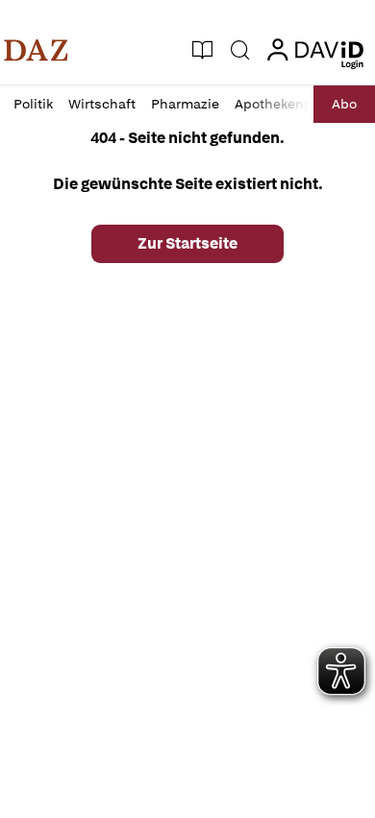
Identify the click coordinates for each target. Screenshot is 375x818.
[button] (36, 50)
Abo (344, 103)
